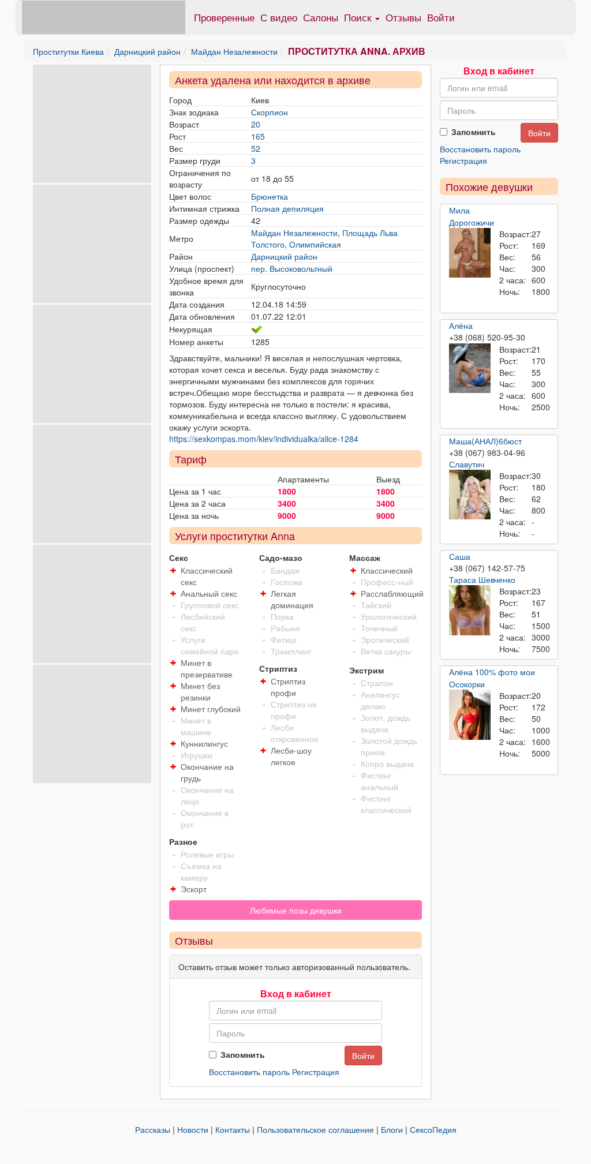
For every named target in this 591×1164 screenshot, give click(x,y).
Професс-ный (387, 581)
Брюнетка (269, 196)
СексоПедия (433, 1129)
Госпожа (286, 581)
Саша (459, 556)
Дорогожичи (471, 222)
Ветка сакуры (386, 651)
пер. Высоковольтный (291, 268)
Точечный (379, 628)
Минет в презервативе (207, 668)
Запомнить (242, 1054)
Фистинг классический (386, 803)
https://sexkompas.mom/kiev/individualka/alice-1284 (263, 438)
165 (258, 136)
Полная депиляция (287, 208)
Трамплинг (291, 651)
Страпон (377, 682)
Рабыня (285, 628)
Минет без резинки (200, 691)
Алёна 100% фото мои (492, 672)
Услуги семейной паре (210, 645)
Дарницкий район (147, 51)
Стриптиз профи (288, 686)
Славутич (466, 464)
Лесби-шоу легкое (291, 756)
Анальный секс (209, 593)
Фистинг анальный (379, 780)
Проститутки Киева (68, 51)
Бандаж (285, 570)
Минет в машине (196, 726)
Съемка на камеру (201, 871)
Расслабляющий (392, 593)
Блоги (392, 1129)
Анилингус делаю (380, 700)
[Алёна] (470, 368)
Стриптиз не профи (294, 709)
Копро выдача (387, 763)
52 (255, 148)
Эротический (385, 639)
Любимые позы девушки (296, 910)
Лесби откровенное (295, 732)
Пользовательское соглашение (315, 1129)
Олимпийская (315, 244)
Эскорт (194, 888)
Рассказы (152, 1129)
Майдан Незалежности (234, 51)
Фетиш (283, 639)
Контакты (232, 1129)
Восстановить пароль (249, 1071)
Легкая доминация (292, 599)
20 (255, 124)
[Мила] (470, 253)
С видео (278, 17)
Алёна (461, 325)
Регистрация (315, 1071)
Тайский (376, 605)
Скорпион (269, 112)
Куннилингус (204, 743)
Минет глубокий (211, 708)
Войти (441, 17)
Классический (387, 570)
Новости (192, 1129)
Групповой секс (210, 605)
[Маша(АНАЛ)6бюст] (470, 494)
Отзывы (403, 17)
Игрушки (196, 755)
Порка (282, 616)
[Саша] (470, 610)
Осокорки (467, 684)
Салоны (320, 17)
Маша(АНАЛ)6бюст (485, 441)
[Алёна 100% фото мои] (470, 714)
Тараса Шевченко (482, 579)
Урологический (389, 616)
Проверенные (224, 17)
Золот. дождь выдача (385, 723)
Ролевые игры (207, 854)
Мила (459, 210)
